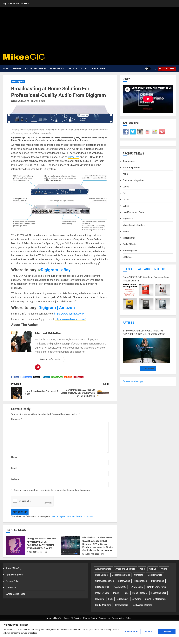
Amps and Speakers (125, 569)
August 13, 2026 (36, 552)
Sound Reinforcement (155, 599)
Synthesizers (121, 605)
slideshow (122, 599)
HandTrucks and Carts (133, 212)
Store (84, 68)
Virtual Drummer (106, 537)
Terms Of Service (14, 574)
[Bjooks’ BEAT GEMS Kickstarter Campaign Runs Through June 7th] (146, 297)
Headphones (140, 581)
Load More (148, 368)
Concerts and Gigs (121, 575)
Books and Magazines (133, 180)
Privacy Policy (13, 581)
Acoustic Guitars (103, 569)
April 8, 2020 (39, 101)
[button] (154, 68)
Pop (126, 593)
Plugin (96, 537)
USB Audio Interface (142, 605)
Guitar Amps (124, 581)
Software (127, 257)
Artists (73, 68)
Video (6, 68)
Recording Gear (130, 250)
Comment (16, 419)
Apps (125, 174)
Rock (110, 599)
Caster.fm (73, 157)
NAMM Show (56, 68)
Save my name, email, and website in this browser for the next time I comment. (52, 490)
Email (14, 468)
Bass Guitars (101, 575)
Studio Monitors (103, 605)
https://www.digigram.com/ (70, 319)
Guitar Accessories (104, 581)
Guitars (126, 206)
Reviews (17, 68)
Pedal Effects (129, 244)
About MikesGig (13, 568)
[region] (89, 629)
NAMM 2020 (120, 587)
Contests (138, 575)
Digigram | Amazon (56, 307)
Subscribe (168, 68)
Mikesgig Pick (18, 82)
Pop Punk (42, 539)
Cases (126, 186)
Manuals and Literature (134, 225)
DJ (124, 193)
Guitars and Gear (34, 68)
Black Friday (98, 68)
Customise (130, 632)
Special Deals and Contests (144, 269)
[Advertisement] (89, 30)
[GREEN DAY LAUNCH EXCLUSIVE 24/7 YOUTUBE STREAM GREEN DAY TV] (15, 545)
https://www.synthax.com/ (69, 313)
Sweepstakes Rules (15, 594)
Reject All (149, 632)
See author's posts (49, 359)
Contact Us (11, 587)
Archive (152, 569)
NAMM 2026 (136, 587)
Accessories (129, 161)
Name (14, 457)
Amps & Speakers (131, 167)
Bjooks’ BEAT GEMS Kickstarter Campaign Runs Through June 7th (146, 279)
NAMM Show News (156, 587)
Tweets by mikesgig (133, 381)
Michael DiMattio (21, 101)
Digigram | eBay (55, 269)
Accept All (166, 632)
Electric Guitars (155, 575)
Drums (126, 199)
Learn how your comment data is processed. (72, 516)
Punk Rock (51, 539)
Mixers (126, 231)
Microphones (129, 237)
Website (15, 479)
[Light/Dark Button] (148, 68)
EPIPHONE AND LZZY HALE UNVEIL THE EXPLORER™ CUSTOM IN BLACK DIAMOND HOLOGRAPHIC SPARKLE (144, 332)
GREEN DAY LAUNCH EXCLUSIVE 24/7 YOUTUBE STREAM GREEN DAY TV (40, 545)
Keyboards (128, 218)
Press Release (139, 593)
